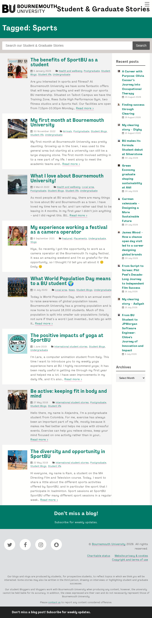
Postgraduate (92, 71)
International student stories (70, 346)
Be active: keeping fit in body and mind (68, 393)
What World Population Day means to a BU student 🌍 (70, 281)
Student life (44, 74)
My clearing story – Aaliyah (133, 301)
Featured (67, 238)
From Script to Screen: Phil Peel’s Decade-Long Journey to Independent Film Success (133, 277)
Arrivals (67, 131)
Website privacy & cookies (131, 555)
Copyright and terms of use (130, 559)
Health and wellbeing (70, 71)
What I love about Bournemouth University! (67, 178)
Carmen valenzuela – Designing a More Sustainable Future (131, 210)
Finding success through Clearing (133, 109)
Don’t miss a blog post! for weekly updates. (51, 612)
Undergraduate (61, 74)
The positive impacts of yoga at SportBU (66, 337)
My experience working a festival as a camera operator (68, 229)
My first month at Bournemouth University (67, 122)
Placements (80, 238)
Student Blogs (99, 131)
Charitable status (98, 555)
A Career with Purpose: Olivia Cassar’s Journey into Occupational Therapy (133, 82)
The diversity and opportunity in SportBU (67, 453)
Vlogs (33, 242)
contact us (54, 602)
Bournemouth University (30, 8)
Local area (88, 187)
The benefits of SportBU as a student (64, 62)
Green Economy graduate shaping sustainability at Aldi (132, 177)
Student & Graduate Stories (103, 9)
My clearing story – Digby (132, 127)
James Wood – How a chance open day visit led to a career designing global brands (132, 243)
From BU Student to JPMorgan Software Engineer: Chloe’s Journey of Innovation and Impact (132, 332)
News (72, 290)
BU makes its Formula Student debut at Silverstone (132, 147)
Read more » (85, 108)
